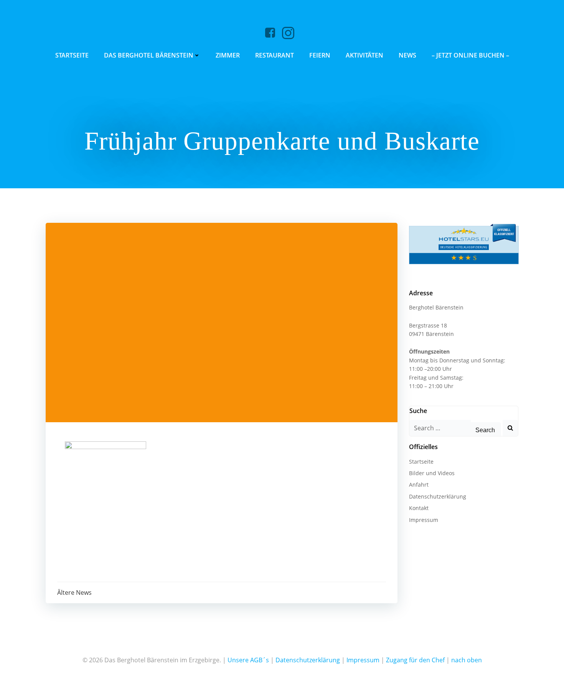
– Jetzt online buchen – (470, 55)
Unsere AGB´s (248, 660)
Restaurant (274, 55)
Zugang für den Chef (415, 660)
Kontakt (419, 508)
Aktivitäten (364, 55)
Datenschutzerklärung (437, 496)
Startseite (72, 55)
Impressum (423, 519)
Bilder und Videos (432, 473)
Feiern (319, 55)
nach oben (466, 660)
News (407, 55)
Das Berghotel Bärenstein (148, 55)
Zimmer (228, 55)
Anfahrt (419, 484)
